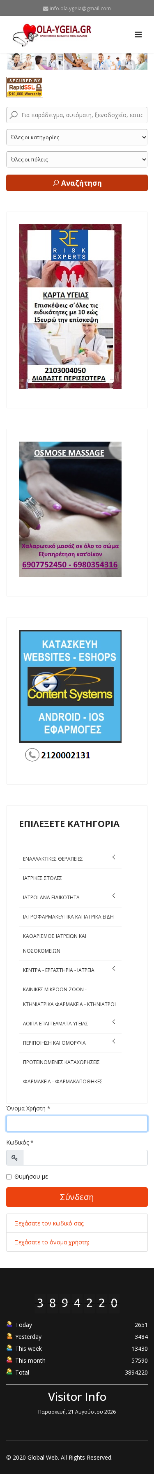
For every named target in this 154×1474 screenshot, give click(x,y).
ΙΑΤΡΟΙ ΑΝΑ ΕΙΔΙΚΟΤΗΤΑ (51, 897)
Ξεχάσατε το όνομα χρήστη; (52, 1242)
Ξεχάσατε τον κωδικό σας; (50, 1223)
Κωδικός (20, 1142)
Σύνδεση (77, 1196)
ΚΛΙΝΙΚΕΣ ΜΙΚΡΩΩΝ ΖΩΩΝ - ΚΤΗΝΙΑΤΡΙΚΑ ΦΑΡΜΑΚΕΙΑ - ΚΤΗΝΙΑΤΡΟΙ (69, 997)
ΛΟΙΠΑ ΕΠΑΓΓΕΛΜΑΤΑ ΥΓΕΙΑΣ (55, 1023)
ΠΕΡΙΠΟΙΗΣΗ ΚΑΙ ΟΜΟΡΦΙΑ (54, 1042)
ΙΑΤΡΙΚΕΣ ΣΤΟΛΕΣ (42, 878)
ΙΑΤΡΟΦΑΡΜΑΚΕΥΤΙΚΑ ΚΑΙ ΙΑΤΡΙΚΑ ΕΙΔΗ (68, 916)
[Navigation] (138, 34)
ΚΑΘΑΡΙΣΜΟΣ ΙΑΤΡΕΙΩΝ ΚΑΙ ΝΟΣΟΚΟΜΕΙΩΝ (54, 943)
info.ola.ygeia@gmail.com (80, 8)
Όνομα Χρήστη (28, 1108)
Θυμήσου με (31, 1176)
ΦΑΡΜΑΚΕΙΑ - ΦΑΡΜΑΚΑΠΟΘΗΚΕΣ (63, 1081)
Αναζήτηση (81, 183)
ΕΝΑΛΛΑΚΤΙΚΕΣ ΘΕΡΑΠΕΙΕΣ (53, 858)
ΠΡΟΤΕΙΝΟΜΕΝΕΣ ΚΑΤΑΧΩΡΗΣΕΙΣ (61, 1062)
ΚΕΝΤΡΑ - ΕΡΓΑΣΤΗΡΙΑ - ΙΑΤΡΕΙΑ (58, 970)
